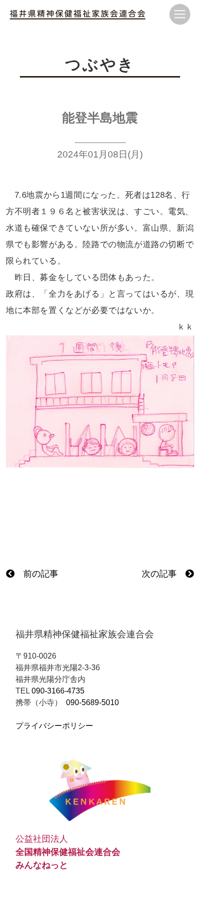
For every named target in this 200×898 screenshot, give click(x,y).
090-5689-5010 (92, 702)
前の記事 (36, 574)
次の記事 (163, 574)
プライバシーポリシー (54, 726)
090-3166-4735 (58, 691)
